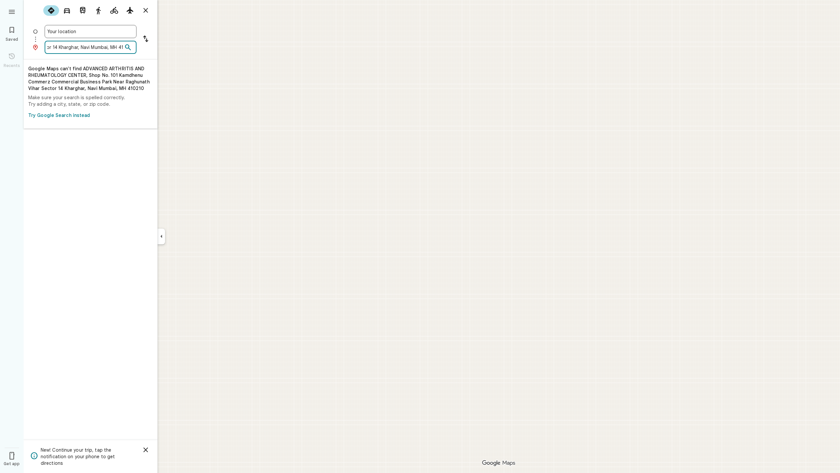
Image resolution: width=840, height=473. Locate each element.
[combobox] (90, 31)
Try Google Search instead (59, 115)
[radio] (51, 10)
